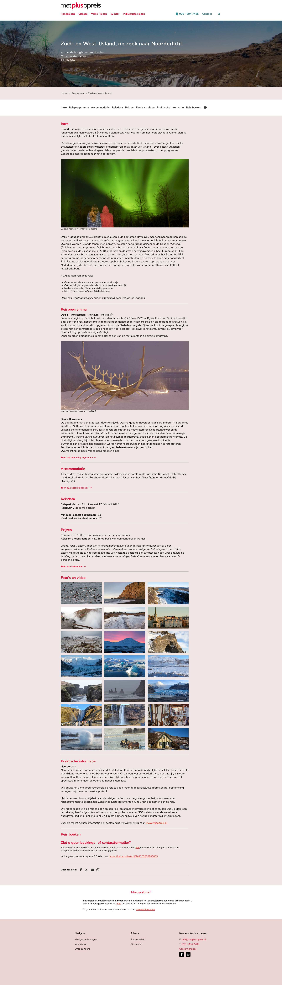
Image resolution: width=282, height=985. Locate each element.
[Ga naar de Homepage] (81, 6)
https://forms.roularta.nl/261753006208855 (133, 856)
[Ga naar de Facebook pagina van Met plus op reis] (181, 954)
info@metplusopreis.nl (194, 939)
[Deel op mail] (92, 869)
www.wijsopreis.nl (156, 823)
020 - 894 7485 (190, 944)
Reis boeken (193, 107)
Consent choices (188, 948)
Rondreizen (78, 93)
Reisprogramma (79, 107)
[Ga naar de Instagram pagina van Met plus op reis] (188, 954)
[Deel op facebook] (81, 870)
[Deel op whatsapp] (98, 870)
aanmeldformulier (145, 909)
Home (64, 93)
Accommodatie (100, 107)
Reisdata (117, 107)
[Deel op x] (86, 869)
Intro (64, 107)
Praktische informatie (170, 107)
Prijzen (129, 107)
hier (138, 847)
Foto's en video (145, 107)
